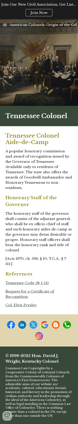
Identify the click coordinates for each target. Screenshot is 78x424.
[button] (5, 24)
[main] (39, 116)
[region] (39, 9)
